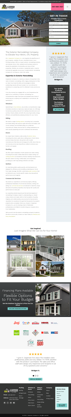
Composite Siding (40, 395)
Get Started (59, 109)
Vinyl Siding (31, 394)
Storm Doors (31, 405)
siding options (20, 121)
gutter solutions (32, 171)
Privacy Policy (50, 398)
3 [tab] (37, 375)
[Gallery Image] (14, 243)
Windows (30, 392)
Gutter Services (39, 405)
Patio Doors (31, 402)
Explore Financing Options (17, 308)
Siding (38, 392)
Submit (58, 43)
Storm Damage (21, 396)
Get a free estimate (62, 405)
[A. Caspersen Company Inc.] (8, 7)
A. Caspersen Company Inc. (14, 58)
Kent (58, 401)
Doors (29, 397)
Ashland (59, 395)
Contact (48, 395)
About (48, 390)
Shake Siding (40, 402)
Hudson (59, 399)
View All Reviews (35, 379)
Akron (58, 393)
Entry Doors (31, 400)
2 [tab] (35, 375)
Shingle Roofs (22, 393)
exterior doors (32, 136)
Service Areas (60, 391)
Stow (58, 397)
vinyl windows (17, 107)
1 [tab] (33, 375)
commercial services (17, 185)
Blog (47, 393)
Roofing (21, 390)
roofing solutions (10, 156)
